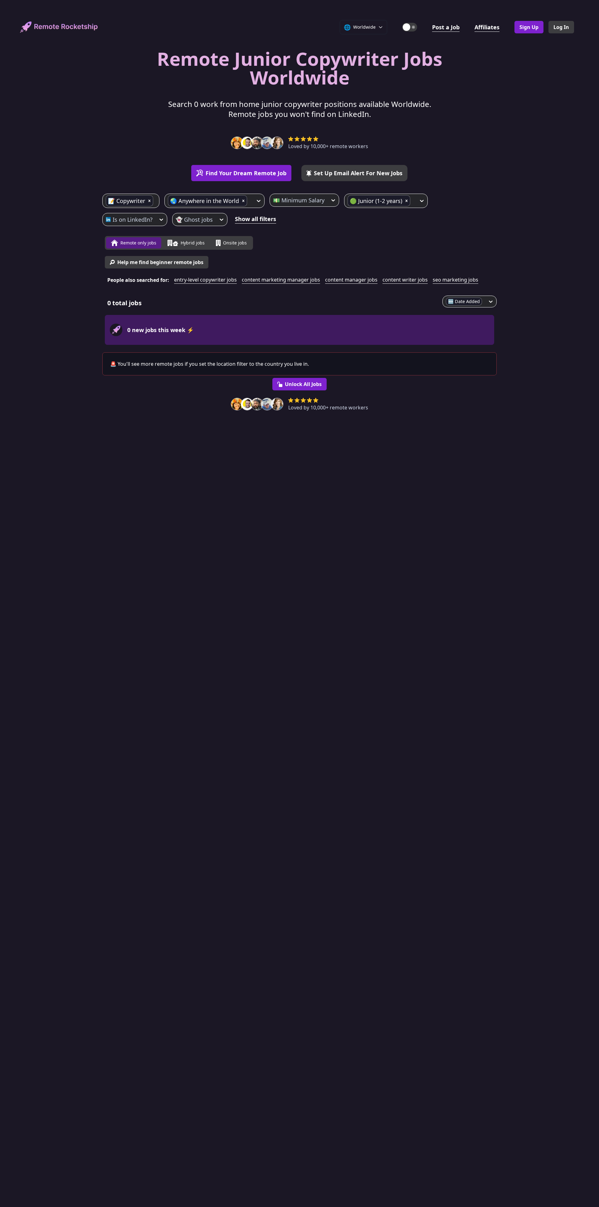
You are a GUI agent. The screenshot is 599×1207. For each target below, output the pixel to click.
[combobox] (155, 200)
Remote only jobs (138, 243)
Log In (561, 27)
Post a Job (446, 27)
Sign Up (528, 27)
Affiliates (487, 27)
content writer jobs (405, 279)
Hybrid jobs (193, 243)
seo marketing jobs (455, 279)
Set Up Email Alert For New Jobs (358, 173)
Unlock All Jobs (303, 384)
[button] (149, 201)
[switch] (409, 27)
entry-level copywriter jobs (205, 279)
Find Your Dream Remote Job (246, 173)
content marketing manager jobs (281, 279)
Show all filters (255, 219)
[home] (59, 27)
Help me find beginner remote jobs (160, 262)
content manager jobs (351, 279)
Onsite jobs (235, 243)
